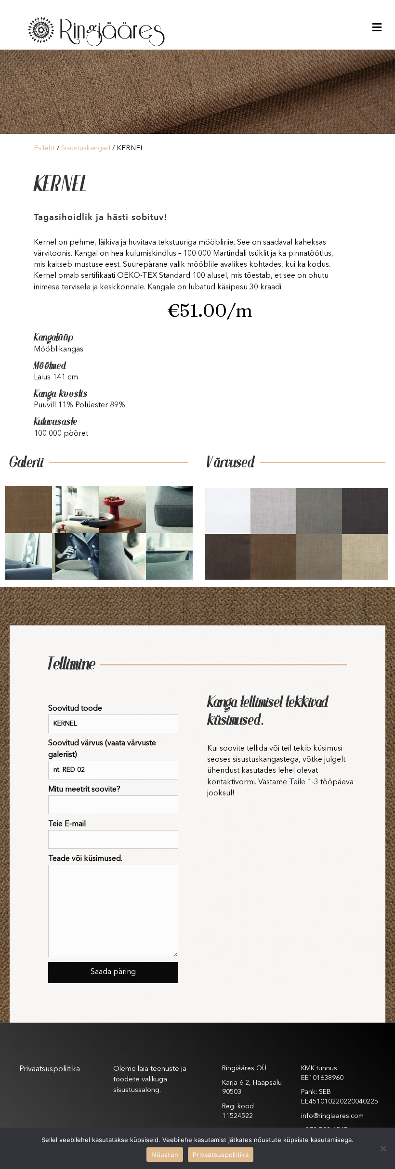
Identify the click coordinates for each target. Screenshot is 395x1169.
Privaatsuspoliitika (49, 1069)
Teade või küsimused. (85, 859)
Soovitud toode (75, 709)
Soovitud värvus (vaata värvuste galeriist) (102, 749)
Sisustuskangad (85, 148)
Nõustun (164, 1154)
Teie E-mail (67, 824)
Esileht (44, 148)
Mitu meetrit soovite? (84, 789)
